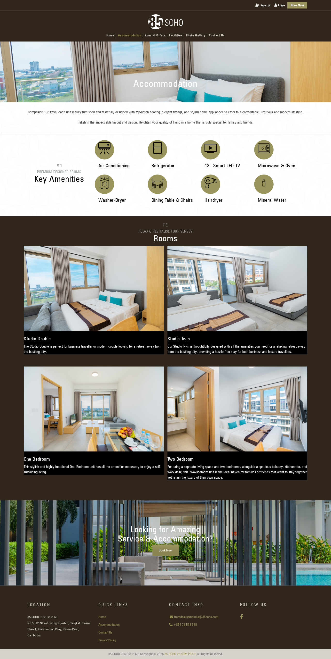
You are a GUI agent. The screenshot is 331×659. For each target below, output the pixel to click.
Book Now (166, 550)
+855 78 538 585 (185, 624)
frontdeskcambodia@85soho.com (195, 617)
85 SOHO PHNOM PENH (180, 654)
